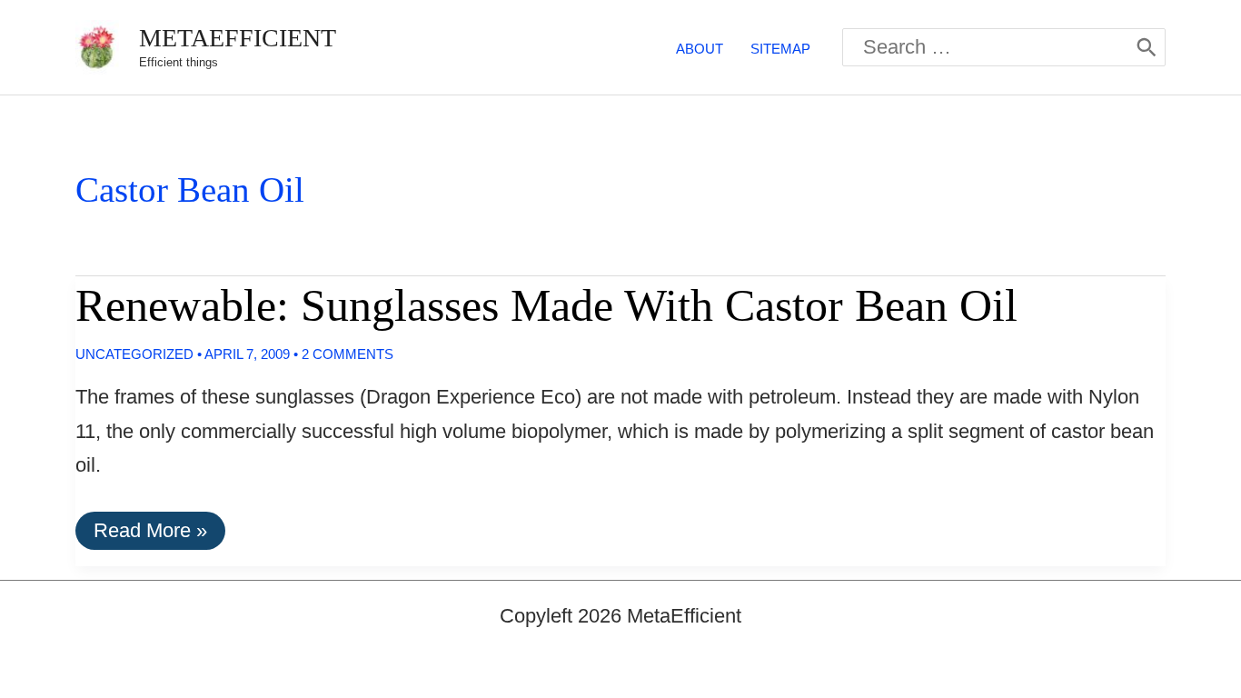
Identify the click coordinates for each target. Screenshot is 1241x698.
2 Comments (347, 354)
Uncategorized (134, 354)
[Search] (1146, 47)
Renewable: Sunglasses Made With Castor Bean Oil (546, 305)
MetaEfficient (237, 38)
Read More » (150, 534)
